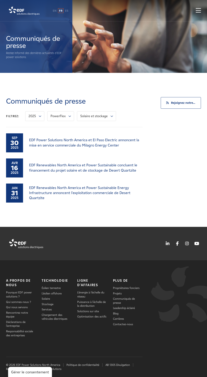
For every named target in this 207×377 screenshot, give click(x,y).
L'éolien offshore (52, 293)
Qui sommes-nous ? (18, 302)
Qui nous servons (17, 307)
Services (47, 309)
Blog (115, 313)
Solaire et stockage (94, 116)
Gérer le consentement (30, 372)
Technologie (55, 280)
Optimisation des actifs (91, 316)
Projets (117, 293)
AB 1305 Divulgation (118, 365)
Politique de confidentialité (83, 365)
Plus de (120, 280)
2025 (32, 116)
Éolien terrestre (51, 288)
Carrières (118, 319)
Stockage (47, 304)
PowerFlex (58, 116)
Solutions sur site (88, 311)
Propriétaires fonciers (126, 288)
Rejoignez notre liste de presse (186, 103)
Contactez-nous (123, 324)
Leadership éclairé (124, 308)
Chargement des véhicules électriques (54, 317)
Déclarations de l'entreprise (15, 324)
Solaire (46, 299)
